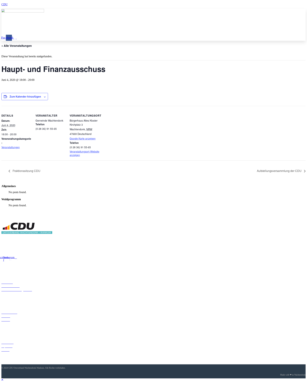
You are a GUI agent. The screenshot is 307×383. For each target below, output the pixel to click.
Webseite (126, 26)
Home (33, 26)
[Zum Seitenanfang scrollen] (2, 379)
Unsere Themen (74, 26)
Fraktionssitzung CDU (26, 171)
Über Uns (51, 26)
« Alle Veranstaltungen (16, 46)
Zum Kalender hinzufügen (25, 96)
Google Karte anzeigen (83, 138)
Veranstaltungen (102, 26)
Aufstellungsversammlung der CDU (279, 171)
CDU (4, 4)
